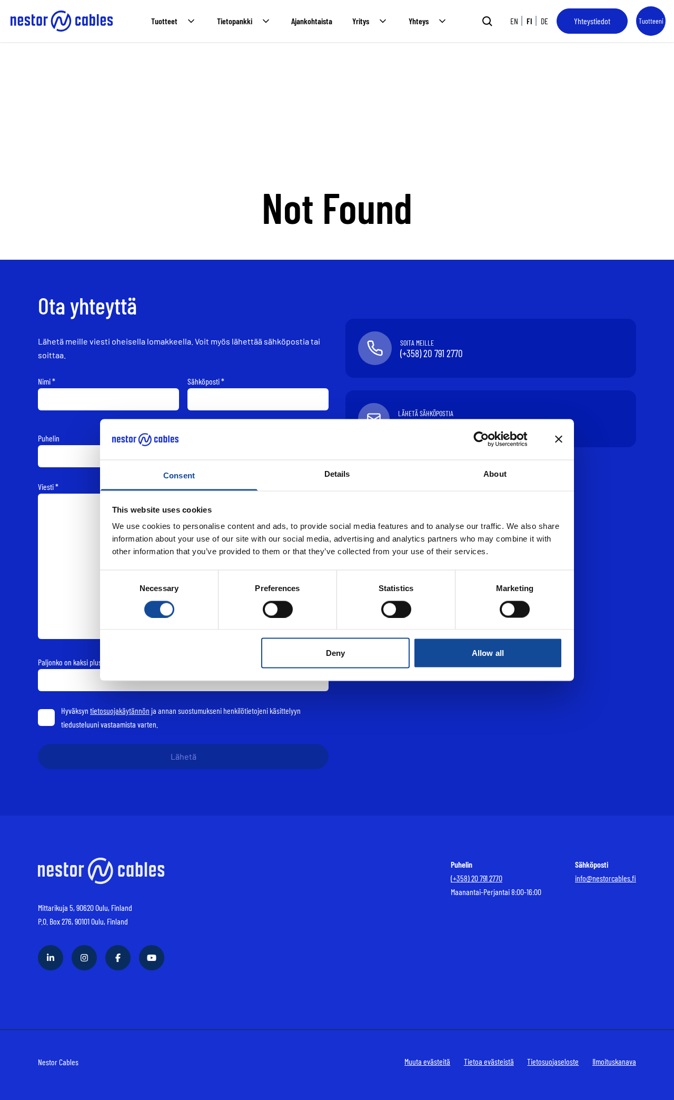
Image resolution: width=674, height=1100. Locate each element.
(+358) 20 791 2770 (476, 878)
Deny (335, 653)
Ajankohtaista (311, 21)
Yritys (360, 21)
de (544, 21)
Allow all (488, 653)
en (514, 21)
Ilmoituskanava (614, 1061)
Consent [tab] (179, 474)
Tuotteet (164, 21)
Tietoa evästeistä (489, 1061)
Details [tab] (337, 473)
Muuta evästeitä (427, 1061)
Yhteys (419, 21)
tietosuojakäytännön (120, 710)
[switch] (278, 609)
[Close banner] (558, 439)
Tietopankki (234, 21)
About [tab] (495, 473)
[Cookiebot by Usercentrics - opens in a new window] (489, 439)
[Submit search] (487, 21)
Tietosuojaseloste (553, 1061)
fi (529, 21)
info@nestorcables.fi (605, 878)
